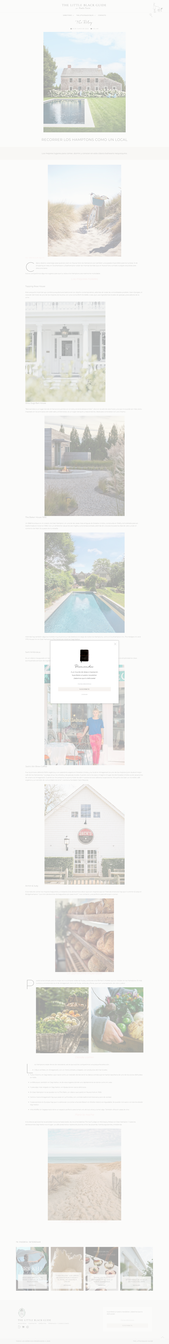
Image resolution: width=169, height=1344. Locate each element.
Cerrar (84, 694)
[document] (84, 672)
